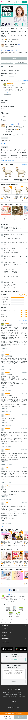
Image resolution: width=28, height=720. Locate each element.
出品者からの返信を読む (6, 351)
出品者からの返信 (7, 94)
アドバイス (11, 75)
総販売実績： (9, 46)
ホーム (2, 28)
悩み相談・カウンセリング (11, 28)
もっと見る (6, 92)
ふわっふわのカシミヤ (11, 124)
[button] (14, 229)
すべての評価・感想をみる (22, 80)
